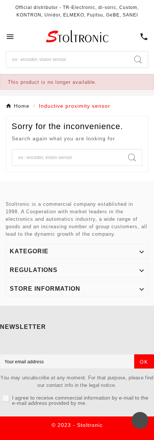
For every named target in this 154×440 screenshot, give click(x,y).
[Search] (138, 59)
